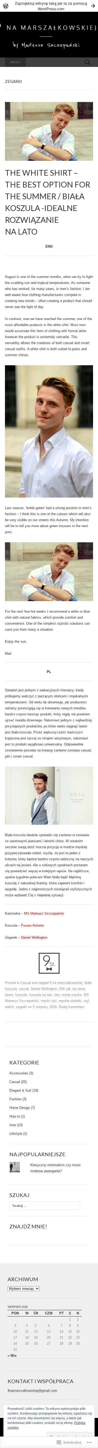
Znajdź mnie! (28, 1226)
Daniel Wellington (34, 937)
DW (61, 989)
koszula (21, 995)
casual (24, 989)
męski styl (48, 1001)
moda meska (72, 995)
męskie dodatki (70, 1001)
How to (14, 1116)
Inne (12, 1125)
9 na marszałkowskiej (66, 983)
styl (86, 1001)
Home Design (19, 1108)
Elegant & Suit (20, 1090)
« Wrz (12, 1356)
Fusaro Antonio (32, 925)
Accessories (18, 1073)
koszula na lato (40, 995)
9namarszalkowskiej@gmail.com (32, 1391)
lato (57, 995)
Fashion (15, 1099)
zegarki (21, 1007)
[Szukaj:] (87, 62)
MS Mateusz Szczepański (43, 913)
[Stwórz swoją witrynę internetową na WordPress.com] (49, 6)
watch (9, 1007)
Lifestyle (15, 1134)
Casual (25, 983)
